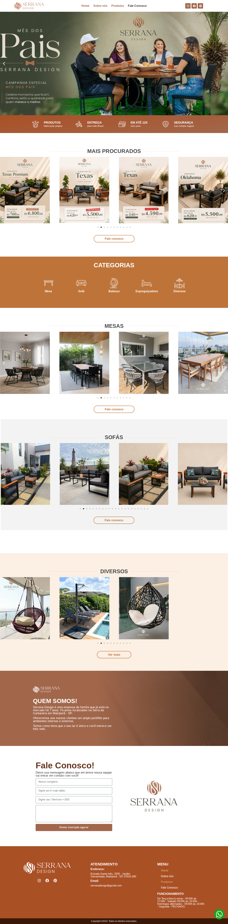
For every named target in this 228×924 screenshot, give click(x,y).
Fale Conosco (137, 5)
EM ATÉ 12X (139, 122)
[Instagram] (188, 6)
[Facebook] (194, 6)
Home (85, 5)
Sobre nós (100, 5)
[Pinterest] (200, 6)
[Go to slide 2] (101, 397)
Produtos (117, 5)
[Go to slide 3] (104, 227)
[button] (110, 112)
